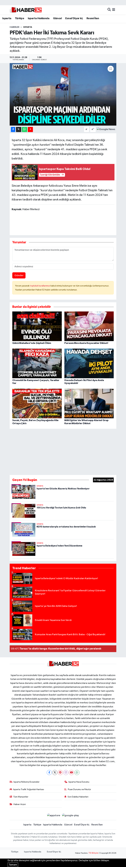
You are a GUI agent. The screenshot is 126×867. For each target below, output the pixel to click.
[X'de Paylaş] (18, 129)
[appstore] (53, 815)
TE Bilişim (93, 853)
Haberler (14, 27)
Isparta (6, 18)
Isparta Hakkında (38, 18)
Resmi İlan (93, 18)
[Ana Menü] (113, 10)
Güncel (57, 18)
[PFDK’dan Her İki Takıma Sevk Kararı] (63, 94)
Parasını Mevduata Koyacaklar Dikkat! (86, 343)
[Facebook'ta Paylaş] (13, 129)
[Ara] (109, 10)
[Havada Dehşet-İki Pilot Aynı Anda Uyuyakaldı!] (89, 363)
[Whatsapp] (76, 772)
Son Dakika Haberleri (78, 797)
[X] (54, 772)
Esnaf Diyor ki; (74, 18)
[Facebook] (49, 772)
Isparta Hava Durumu (79, 782)
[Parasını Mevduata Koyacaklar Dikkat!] (89, 326)
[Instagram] (65, 772)
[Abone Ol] (106, 129)
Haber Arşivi (20, 804)
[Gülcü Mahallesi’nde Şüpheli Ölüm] (37, 326)
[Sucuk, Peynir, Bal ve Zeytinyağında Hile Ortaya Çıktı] (37, 403)
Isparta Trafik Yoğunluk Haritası (28, 789)
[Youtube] (71, 772)
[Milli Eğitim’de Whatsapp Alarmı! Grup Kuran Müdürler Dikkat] (89, 403)
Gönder (19, 275)
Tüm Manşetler (20, 797)
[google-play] (70, 815)
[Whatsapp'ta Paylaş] (24, 129)
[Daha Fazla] (30, 129)
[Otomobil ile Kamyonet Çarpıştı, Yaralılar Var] (37, 363)
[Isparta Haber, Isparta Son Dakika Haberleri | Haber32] (26, 10)
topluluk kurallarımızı (40, 286)
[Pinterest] (60, 772)
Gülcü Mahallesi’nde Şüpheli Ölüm (31, 343)
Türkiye (19, 18)
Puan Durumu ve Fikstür (79, 789)
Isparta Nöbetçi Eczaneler (26, 782)
